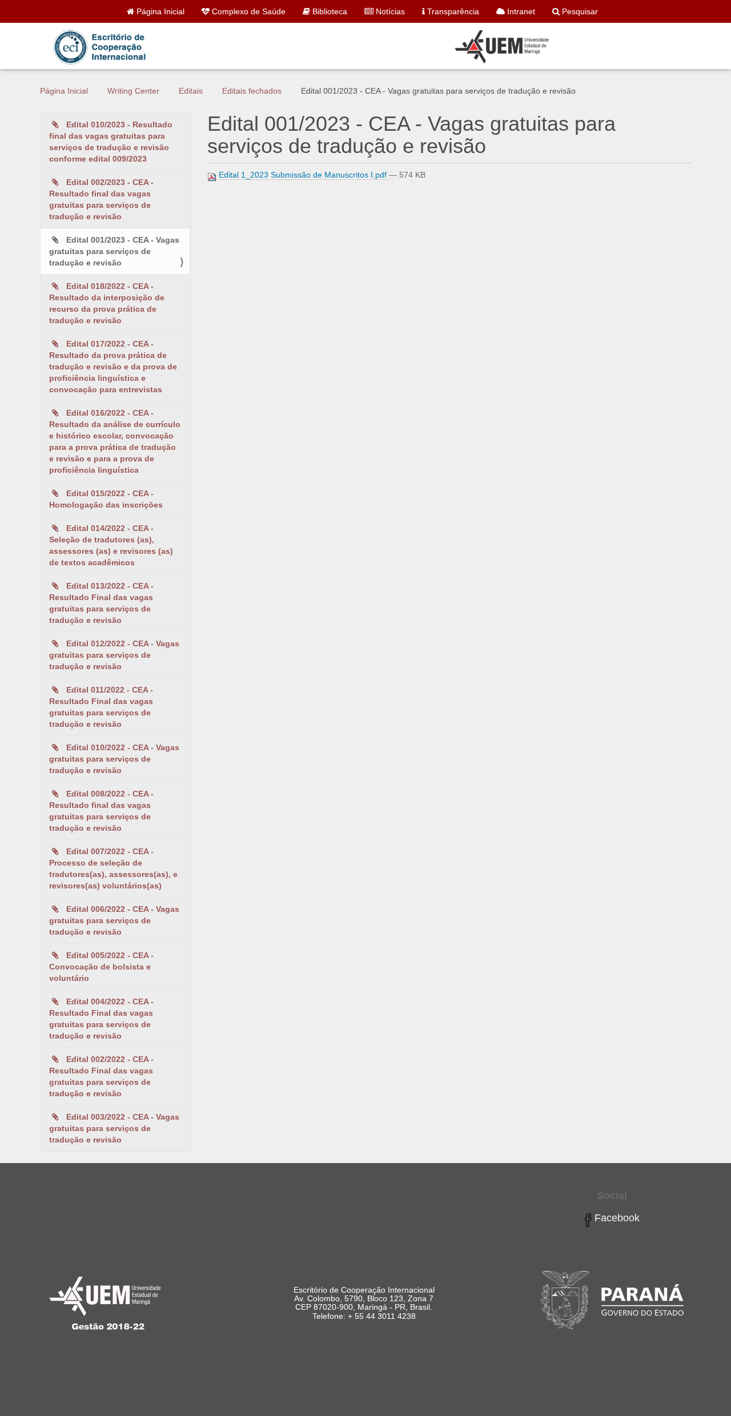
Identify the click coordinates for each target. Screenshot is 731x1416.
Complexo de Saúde (248, 11)
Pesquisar (579, 11)
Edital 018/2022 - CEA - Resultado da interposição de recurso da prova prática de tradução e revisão (106, 303)
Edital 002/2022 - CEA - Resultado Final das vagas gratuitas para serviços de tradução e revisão (101, 1076)
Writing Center (133, 90)
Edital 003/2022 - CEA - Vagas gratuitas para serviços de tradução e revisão (114, 1128)
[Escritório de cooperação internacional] (300, 48)
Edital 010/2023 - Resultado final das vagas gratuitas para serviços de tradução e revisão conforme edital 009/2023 (110, 141)
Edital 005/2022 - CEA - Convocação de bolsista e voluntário (101, 967)
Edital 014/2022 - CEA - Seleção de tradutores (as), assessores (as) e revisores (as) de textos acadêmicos (111, 545)
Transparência (452, 11)
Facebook (616, 1218)
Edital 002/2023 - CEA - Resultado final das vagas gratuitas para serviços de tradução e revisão (101, 199)
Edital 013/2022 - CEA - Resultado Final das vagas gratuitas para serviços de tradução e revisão (101, 603)
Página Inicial (159, 11)
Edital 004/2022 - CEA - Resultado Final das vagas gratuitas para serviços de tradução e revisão (101, 1018)
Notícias (389, 11)
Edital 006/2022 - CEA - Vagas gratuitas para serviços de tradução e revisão (114, 920)
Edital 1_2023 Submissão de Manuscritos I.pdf (302, 174)
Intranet (520, 11)
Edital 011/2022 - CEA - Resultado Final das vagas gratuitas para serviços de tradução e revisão (101, 707)
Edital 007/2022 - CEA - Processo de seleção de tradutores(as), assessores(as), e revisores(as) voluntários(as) (113, 868)
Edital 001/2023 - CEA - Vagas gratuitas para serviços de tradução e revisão (114, 251)
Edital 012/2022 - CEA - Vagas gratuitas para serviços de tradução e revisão (114, 655)
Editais (191, 90)
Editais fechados (252, 90)
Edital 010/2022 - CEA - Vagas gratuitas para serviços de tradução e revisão (114, 759)
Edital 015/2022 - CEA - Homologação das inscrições (106, 499)
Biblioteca (328, 11)
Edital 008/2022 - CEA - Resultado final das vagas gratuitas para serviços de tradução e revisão (101, 810)
